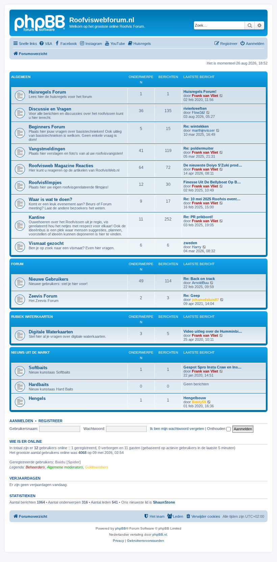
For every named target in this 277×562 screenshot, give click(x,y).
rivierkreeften (195, 108)
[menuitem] (45, 44)
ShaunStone (164, 502)
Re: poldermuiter (198, 148)
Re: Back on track (199, 279)
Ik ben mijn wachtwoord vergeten (177, 429)
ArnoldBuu (200, 283)
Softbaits (38, 367)
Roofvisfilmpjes (45, 182)
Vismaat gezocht (46, 243)
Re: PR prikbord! (198, 217)
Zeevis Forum (43, 296)
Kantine (37, 217)
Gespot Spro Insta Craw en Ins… (212, 367)
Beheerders (35, 467)
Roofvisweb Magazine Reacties (61, 165)
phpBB (120, 528)
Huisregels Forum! (200, 92)
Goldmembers (96, 467)
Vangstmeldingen (47, 148)
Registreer (50, 421)
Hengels (37, 398)
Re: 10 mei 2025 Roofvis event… (212, 199)
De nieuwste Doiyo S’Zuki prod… (212, 165)
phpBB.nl (159, 534)
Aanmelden (21, 421)
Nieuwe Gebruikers (48, 279)
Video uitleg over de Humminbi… (212, 331)
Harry (196, 247)
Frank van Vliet (205, 96)
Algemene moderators (65, 467)
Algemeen (20, 77)
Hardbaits (39, 384)
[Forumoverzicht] (40, 22)
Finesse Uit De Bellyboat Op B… (212, 182)
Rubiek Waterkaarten (32, 316)
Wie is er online (25, 441)
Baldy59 (199, 402)
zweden (190, 243)
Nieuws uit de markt (30, 352)
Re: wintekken (196, 126)
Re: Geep (191, 295)
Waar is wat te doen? (50, 199)
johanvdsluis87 (205, 300)
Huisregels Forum (47, 92)
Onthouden (216, 429)
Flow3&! (198, 112)
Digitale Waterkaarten (51, 331)
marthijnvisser (203, 130)
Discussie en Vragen (50, 108)
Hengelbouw (194, 398)
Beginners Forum (47, 126)
